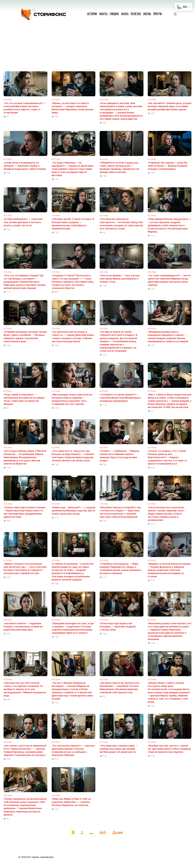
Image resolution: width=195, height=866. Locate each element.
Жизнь (147, 14)
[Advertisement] (97, 50)
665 (103, 832)
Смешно (114, 14)
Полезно (136, 14)
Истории (92, 14)
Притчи (157, 14)
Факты (103, 14)
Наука (124, 14)
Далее (117, 832)
